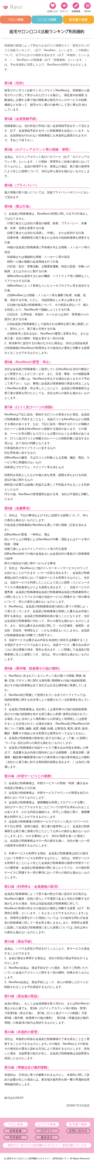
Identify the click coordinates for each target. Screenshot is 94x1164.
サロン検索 (15, 19)
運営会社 (47, 1137)
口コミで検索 (47, 19)
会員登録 (16, 1131)
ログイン (47, 1131)
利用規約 (16, 1137)
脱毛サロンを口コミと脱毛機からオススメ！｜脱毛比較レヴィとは (47, 1145)
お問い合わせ (78, 1131)
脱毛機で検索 (78, 19)
